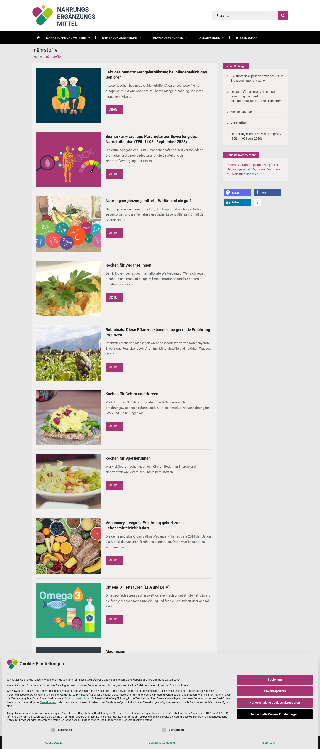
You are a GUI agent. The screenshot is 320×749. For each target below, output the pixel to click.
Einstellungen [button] (48, 702)
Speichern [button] (275, 679)
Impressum (268, 742)
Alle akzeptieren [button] (274, 691)
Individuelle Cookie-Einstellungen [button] (274, 714)
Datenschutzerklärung (77, 698)
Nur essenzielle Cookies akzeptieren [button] (274, 702)
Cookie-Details (53, 742)
